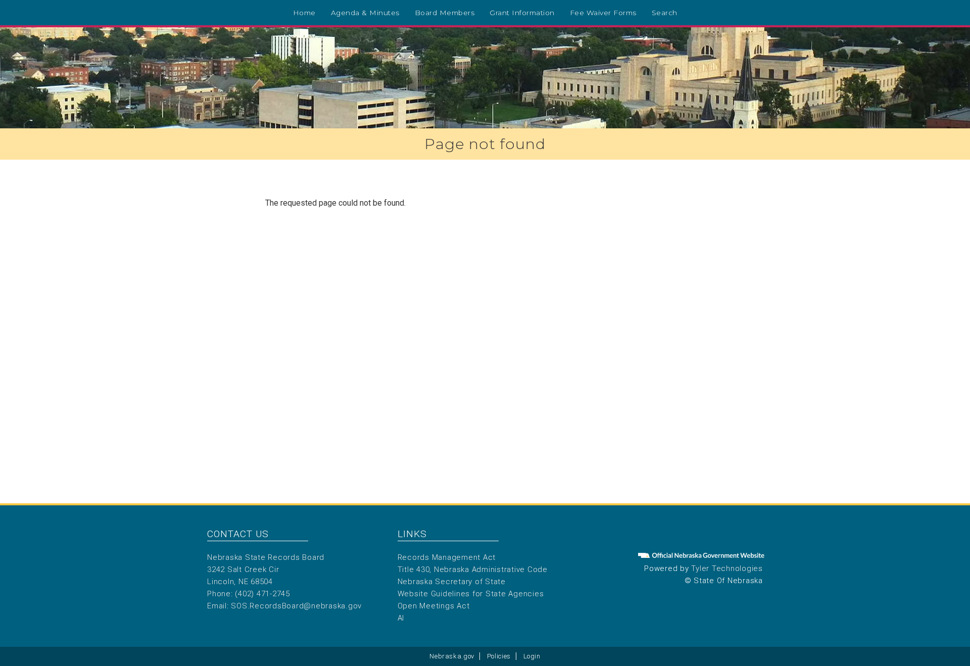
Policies (499, 656)
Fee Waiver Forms (603, 13)
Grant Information (522, 13)
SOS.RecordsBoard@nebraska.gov (296, 605)
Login (532, 656)
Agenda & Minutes (365, 13)
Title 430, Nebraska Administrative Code (473, 569)
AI (401, 618)
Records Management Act (447, 557)
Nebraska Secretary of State (452, 581)
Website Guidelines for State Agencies (471, 593)
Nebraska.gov (451, 656)
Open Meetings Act (434, 605)
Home (304, 13)
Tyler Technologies (727, 568)
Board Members (445, 13)
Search (664, 13)
